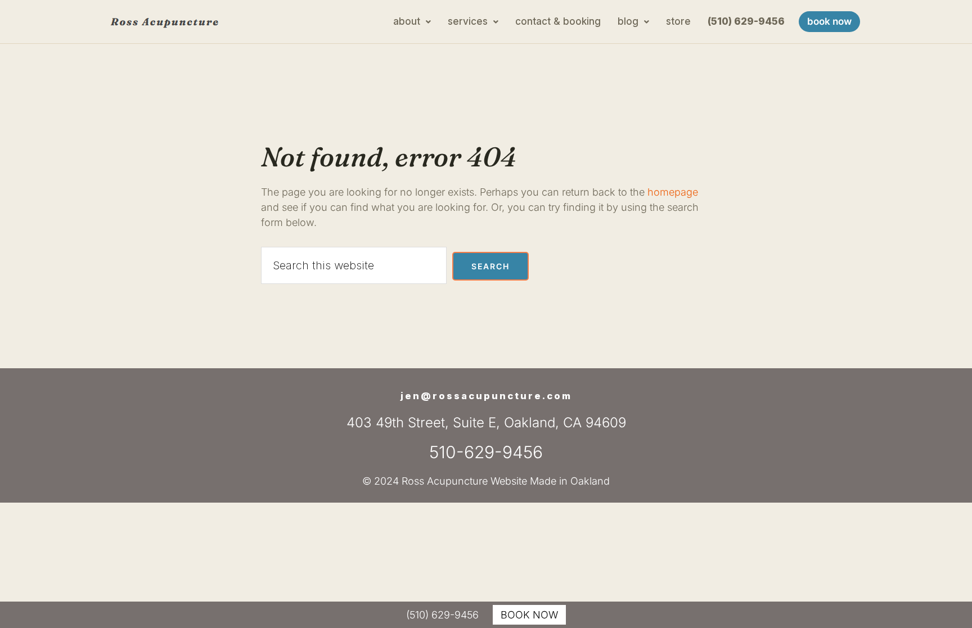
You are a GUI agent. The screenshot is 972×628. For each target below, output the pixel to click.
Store (678, 21)
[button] (412, 21)
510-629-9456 (486, 452)
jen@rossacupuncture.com (486, 396)
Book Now (829, 21)
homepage (672, 192)
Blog (628, 21)
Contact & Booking (558, 21)
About (406, 21)
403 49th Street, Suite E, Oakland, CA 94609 (486, 422)
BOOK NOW (529, 615)
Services (468, 21)
